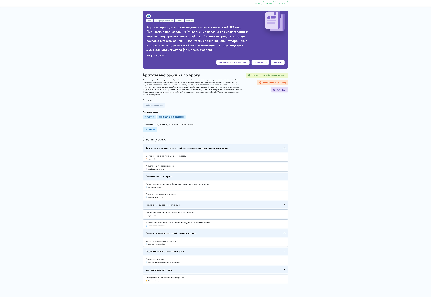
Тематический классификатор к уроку (233, 62)
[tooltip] (154, 129)
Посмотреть (277, 62)
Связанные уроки (260, 62)
